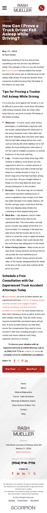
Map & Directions (23, 452)
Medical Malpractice (23, 392)
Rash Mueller (10, 296)
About (23, 388)
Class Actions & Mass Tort (23, 405)
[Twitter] (29, 473)
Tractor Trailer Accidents (23, 396)
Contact (23, 409)
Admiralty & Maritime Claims (23, 401)
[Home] (22, 8)
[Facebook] (12, 473)
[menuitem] (11, 500)
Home (23, 383)
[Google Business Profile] (18, 473)
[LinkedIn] (23, 473)
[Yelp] (34, 473)
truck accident (12, 70)
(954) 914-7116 (23, 463)
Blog (23, 414)
